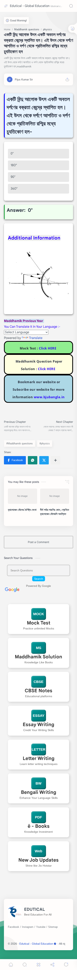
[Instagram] (27, 927)
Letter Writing (38, 758)
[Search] (71, 6)
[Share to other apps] (55, 460)
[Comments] (66, 964)
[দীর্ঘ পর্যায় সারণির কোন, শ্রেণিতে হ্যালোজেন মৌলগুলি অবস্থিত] (54, 496)
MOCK (38, 614)
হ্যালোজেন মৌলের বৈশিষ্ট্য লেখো (22, 509)
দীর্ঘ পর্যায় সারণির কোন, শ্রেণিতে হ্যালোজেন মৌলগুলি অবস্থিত (54, 512)
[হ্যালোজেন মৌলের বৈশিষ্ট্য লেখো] (22, 496)
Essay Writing (38, 725)
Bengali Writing (38, 792)
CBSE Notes (38, 691)
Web (38, 851)
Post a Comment (38, 542)
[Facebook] (13, 927)
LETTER (38, 749)
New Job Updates (38, 860)
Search (38, 578)
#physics (44, 443)
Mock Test (38, 623)
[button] (15, 460)
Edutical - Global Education (30, 6)
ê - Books (39, 826)
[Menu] (38, 964)
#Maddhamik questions (19, 443)
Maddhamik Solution (38, 657)
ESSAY (38, 716)
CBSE (38, 682)
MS (38, 648)
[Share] (52, 964)
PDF (38, 817)
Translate (35, 338)
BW (38, 783)
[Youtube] (40, 927)
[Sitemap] (53, 927)
